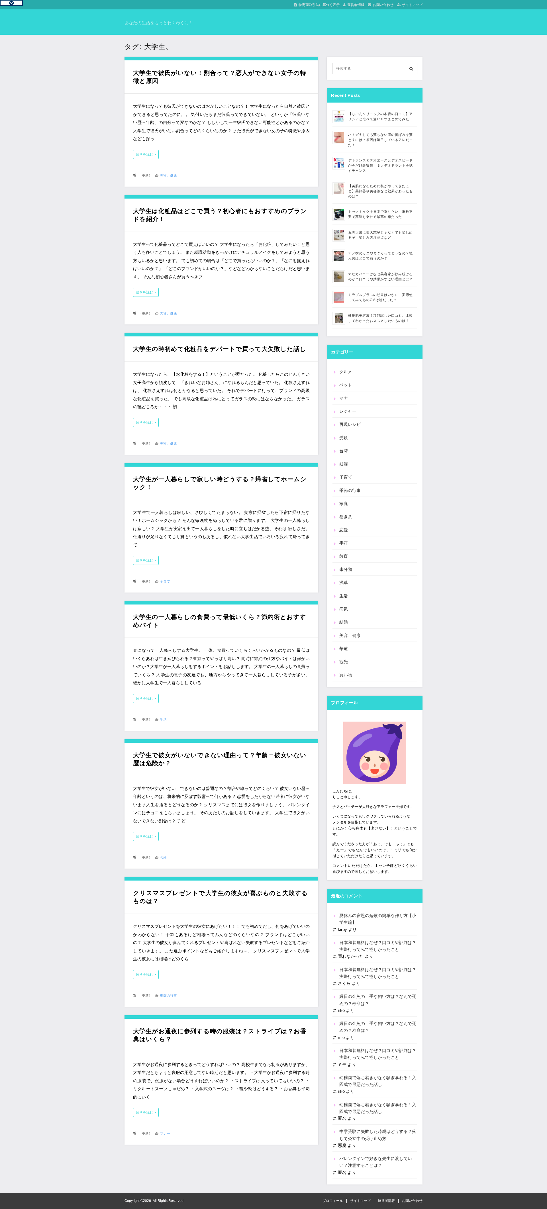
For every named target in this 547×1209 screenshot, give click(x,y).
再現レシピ (350, 424)
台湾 (343, 450)
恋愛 (163, 857)
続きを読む (144, 154)
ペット (345, 385)
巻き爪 (345, 516)
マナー (165, 1134)
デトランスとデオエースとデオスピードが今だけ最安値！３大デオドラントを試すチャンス (380, 165)
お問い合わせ (383, 5)
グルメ (345, 371)
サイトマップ (412, 5)
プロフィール (333, 1201)
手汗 (343, 543)
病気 (343, 608)
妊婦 (343, 463)
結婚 (343, 622)
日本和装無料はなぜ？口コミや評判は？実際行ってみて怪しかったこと (377, 946)
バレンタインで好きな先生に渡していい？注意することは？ (375, 1162)
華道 (343, 648)
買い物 (345, 674)
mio (341, 1037)
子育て (165, 581)
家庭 (343, 503)
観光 (343, 661)
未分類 (345, 569)
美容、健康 (168, 175)
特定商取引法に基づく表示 (319, 5)
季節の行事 (168, 996)
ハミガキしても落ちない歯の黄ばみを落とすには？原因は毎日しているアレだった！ (380, 140)
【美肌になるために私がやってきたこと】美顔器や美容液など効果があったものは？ (380, 191)
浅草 (343, 582)
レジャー (347, 411)
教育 (343, 556)
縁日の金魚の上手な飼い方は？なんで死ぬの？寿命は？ (377, 1000)
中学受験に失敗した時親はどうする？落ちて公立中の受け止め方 (377, 1135)
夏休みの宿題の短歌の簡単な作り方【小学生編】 (377, 919)
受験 (343, 437)
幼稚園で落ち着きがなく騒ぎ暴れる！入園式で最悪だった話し (377, 1081)
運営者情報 (355, 5)
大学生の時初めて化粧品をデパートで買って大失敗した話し (219, 349)
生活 (163, 720)
